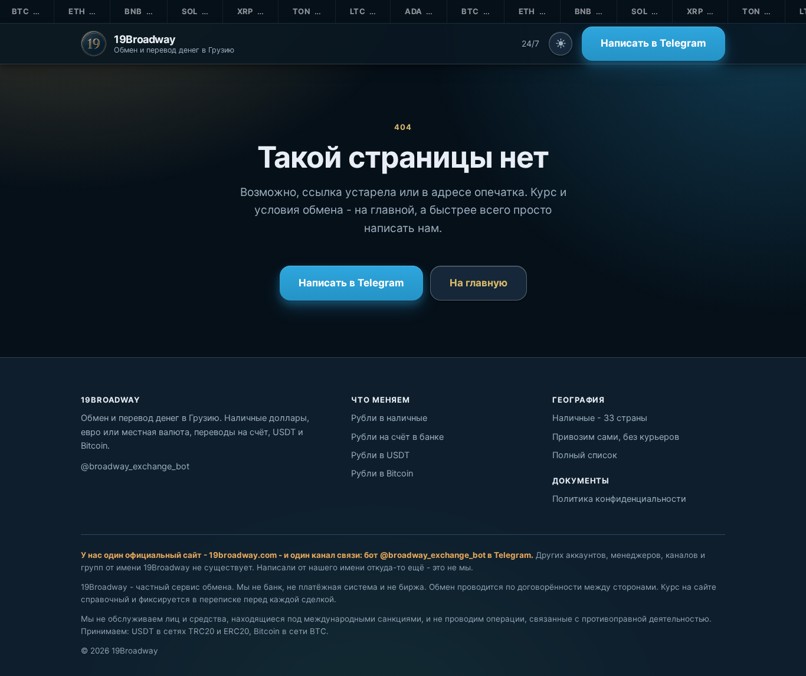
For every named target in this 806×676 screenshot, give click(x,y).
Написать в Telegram (653, 43)
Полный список (584, 455)
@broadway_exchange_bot (135, 466)
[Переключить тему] (560, 43)
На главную (478, 283)
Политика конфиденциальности (619, 499)
